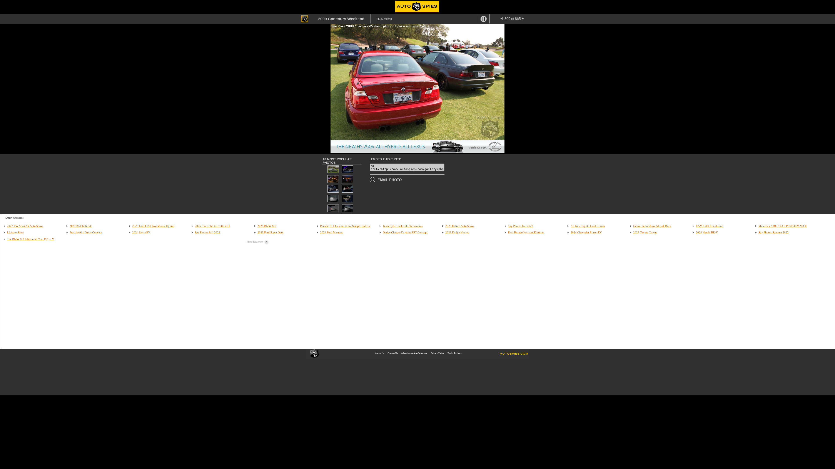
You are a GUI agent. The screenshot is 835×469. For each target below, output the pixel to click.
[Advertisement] (481, 183)
